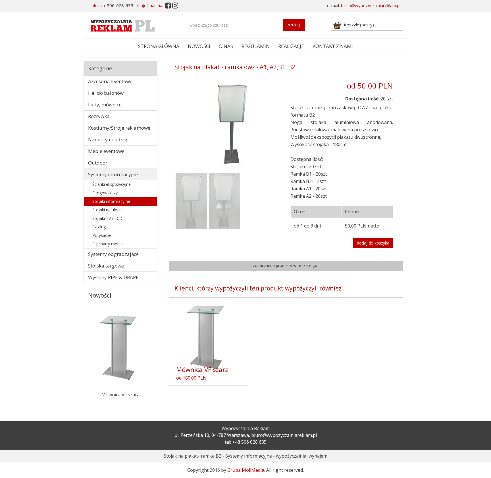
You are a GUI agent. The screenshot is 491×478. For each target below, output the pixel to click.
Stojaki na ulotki (107, 209)
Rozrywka (99, 116)
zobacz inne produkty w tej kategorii (286, 265)
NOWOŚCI (199, 46)
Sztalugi (99, 226)
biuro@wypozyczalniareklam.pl (370, 5)
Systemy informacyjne (113, 174)
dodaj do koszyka (373, 243)
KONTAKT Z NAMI (333, 46)
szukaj (294, 25)
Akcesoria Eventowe (110, 81)
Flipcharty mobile (108, 244)
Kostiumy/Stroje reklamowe (119, 128)
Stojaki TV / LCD (107, 218)
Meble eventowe (106, 151)
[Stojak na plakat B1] (230, 123)
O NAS (226, 46)
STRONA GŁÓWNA (158, 46)
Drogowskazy (105, 192)
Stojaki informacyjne (111, 201)
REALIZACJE (291, 46)
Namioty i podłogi (108, 139)
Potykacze (101, 235)
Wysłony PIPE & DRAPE (113, 277)
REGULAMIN (256, 46)
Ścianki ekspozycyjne (111, 184)
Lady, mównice (105, 104)
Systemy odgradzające (113, 254)
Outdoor (97, 162)
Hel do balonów (106, 93)
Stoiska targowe (106, 265)
